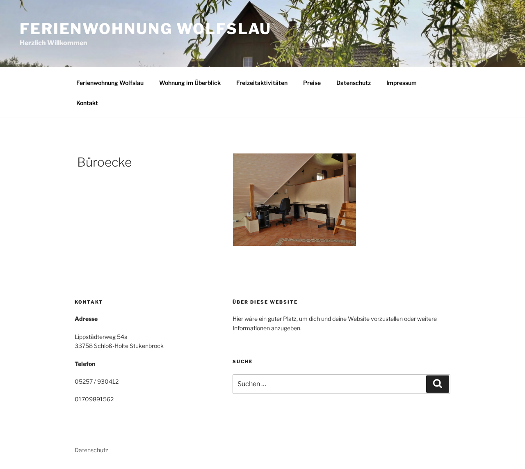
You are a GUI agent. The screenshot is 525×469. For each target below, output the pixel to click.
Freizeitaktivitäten (262, 82)
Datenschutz (353, 82)
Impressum (401, 82)
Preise (312, 82)
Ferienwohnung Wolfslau (146, 29)
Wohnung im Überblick (190, 82)
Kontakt (87, 102)
